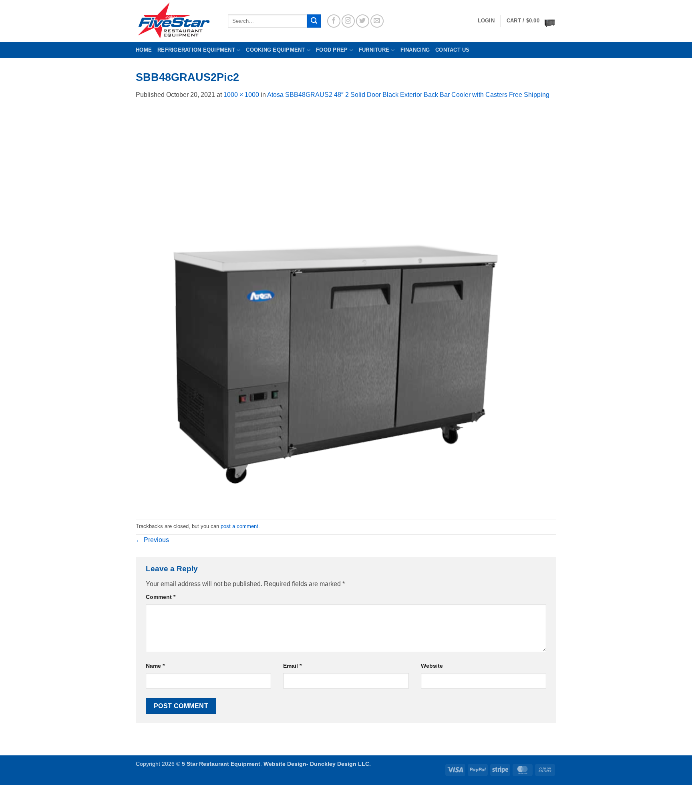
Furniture (374, 50)
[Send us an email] (377, 21)
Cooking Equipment (275, 50)
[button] (531, 21)
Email (292, 666)
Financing (415, 50)
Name (155, 666)
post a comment (239, 526)
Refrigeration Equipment (196, 50)
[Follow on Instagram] (348, 21)
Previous (152, 539)
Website (432, 666)
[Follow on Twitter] (362, 21)
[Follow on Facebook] (333, 21)
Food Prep (332, 50)
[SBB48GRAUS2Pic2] (336, 309)
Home (144, 50)
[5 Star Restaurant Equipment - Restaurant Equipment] (176, 21)
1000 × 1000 (241, 94)
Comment (160, 597)
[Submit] (314, 21)
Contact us (452, 50)
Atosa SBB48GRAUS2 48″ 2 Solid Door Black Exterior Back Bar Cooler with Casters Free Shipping (408, 94)
